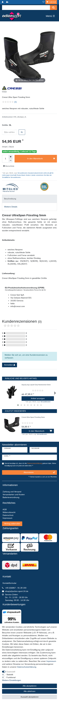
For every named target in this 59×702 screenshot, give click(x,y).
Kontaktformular (9, 583)
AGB (5, 509)
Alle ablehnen (29, 691)
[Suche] (53, 7)
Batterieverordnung (11, 497)
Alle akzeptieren (29, 686)
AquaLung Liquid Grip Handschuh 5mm (36, 384)
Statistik (9, 674)
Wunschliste (9, 166)
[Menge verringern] (10, 160)
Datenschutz (8, 515)
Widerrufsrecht (9, 512)
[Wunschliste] (43, 2)
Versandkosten (45, 402)
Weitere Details (10, 207)
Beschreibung (10, 199)
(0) (15, 102)
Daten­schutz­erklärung (26, 667)
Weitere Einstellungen (11, 680)
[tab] (29, 199)
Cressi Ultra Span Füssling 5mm (33, 417)
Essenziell (10, 672)
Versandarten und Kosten (14, 494)
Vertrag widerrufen (12, 524)
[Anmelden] (3, 2)
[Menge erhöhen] (10, 157)
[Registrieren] (7, 2)
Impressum (51, 661)
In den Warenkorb (35, 158)
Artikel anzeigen (38, 398)
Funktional (11, 677)
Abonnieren (29, 472)
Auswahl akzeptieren (30, 697)
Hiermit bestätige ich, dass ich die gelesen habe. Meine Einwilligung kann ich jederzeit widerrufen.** (30, 464)
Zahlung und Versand (12, 492)
